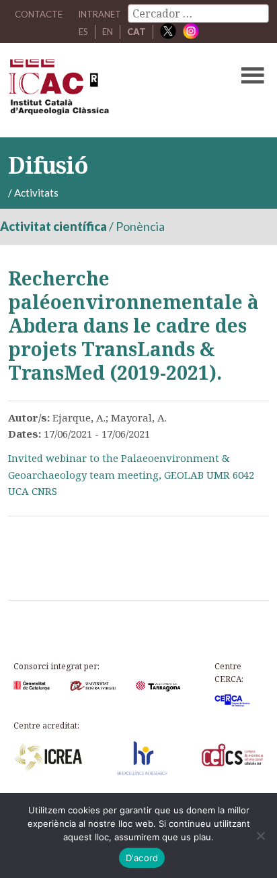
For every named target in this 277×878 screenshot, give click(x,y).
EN (107, 31)
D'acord (142, 857)
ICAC (110, 90)
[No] (260, 835)
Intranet (99, 14)
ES (83, 31)
